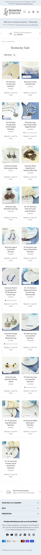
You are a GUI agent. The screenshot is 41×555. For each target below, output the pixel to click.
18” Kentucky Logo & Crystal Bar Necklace (30, 336)
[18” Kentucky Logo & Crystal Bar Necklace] (30, 322)
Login (13, 93)
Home (3, 41)
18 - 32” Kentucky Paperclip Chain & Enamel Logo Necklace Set (30, 291)
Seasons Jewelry (10, 550)
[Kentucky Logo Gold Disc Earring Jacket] (10, 365)
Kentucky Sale (10, 41)
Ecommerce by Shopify (26, 550)
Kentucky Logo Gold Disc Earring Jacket (11, 379)
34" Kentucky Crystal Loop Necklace (10, 84)
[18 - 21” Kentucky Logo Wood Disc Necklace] (10, 409)
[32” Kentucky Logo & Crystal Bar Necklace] (30, 365)
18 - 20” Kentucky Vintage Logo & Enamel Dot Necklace (11, 464)
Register (7, 93)
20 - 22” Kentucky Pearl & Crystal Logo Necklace (30, 209)
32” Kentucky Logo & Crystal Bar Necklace (30, 379)
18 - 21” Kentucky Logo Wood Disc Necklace (11, 423)
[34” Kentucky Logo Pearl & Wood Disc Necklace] (30, 235)
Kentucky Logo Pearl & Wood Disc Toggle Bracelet (30, 124)
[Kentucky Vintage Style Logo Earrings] (10, 154)
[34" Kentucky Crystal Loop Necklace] (10, 70)
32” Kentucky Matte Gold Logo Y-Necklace (30, 423)
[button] (33, 12)
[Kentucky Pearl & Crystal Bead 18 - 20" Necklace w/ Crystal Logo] (10, 276)
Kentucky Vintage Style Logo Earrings (11, 167)
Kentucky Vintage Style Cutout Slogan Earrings (10, 336)
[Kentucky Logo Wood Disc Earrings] (10, 195)
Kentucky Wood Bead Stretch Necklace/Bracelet (30, 168)
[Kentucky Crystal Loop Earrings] (30, 70)
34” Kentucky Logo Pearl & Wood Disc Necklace (30, 249)
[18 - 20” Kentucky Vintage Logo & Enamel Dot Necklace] (10, 449)
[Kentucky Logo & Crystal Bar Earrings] (10, 235)
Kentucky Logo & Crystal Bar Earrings (11, 249)
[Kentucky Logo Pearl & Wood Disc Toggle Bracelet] (30, 110)
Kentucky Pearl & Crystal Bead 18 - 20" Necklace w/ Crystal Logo (11, 291)
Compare (8, 77)
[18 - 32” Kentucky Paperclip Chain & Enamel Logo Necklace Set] (30, 276)
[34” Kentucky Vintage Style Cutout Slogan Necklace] (10, 110)
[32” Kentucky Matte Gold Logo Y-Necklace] (30, 409)
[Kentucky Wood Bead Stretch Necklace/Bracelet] (30, 154)
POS (16, 550)
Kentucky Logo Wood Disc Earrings (11, 208)
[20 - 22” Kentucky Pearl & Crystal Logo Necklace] (30, 195)
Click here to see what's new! (24, 4)
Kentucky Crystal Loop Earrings (30, 83)
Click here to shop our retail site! (27, 25)
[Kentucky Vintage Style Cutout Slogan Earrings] (10, 322)
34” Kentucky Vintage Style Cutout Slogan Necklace (11, 125)
